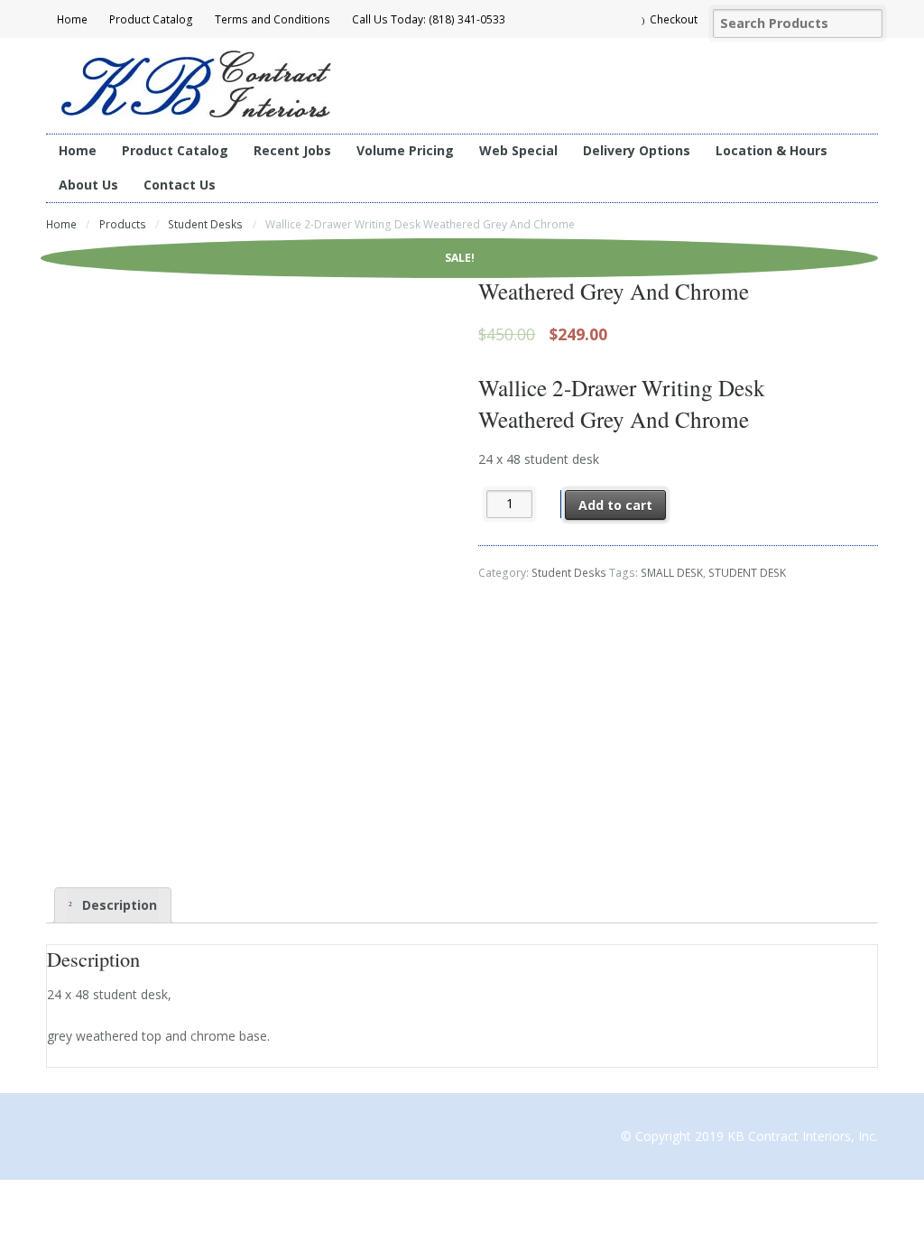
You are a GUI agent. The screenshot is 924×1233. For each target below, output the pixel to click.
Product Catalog (151, 19)
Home (72, 19)
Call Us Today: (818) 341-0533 (428, 19)
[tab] (112, 905)
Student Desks (205, 224)
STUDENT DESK (747, 572)
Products (122, 224)
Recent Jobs (292, 150)
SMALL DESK (672, 572)
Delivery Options (636, 150)
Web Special (518, 150)
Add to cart (615, 505)
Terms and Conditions (272, 19)
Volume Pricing (405, 150)
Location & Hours (771, 150)
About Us (88, 184)
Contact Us (179, 184)
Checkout (674, 19)
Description (118, 904)
